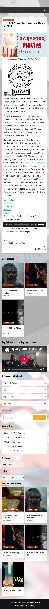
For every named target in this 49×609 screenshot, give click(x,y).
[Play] (6, 224)
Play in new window (20, 228)
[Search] (44, 10)
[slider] (41, 224)
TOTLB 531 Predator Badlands (11, 291)
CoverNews (18, 605)
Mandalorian (29, 119)
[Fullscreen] (44, 369)
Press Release (13, 509)
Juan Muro (8, 30)
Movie (5, 509)
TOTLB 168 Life (40, 248)
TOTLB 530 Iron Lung (35, 290)
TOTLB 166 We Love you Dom (14, 242)
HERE (24, 156)
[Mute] (36, 224)
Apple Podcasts (20, 231)
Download (35, 228)
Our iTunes (8, 206)
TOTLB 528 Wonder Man (13, 451)
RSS (30, 231)
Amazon (7, 213)
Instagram (11, 166)
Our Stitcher (8, 203)
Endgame (18, 119)
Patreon (7, 192)
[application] (24, 224)
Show (12, 20)
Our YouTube (9, 200)
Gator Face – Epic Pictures (13, 433)
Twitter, (38, 162)
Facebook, (29, 162)
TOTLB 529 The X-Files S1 (12, 329)
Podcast (6, 20)
